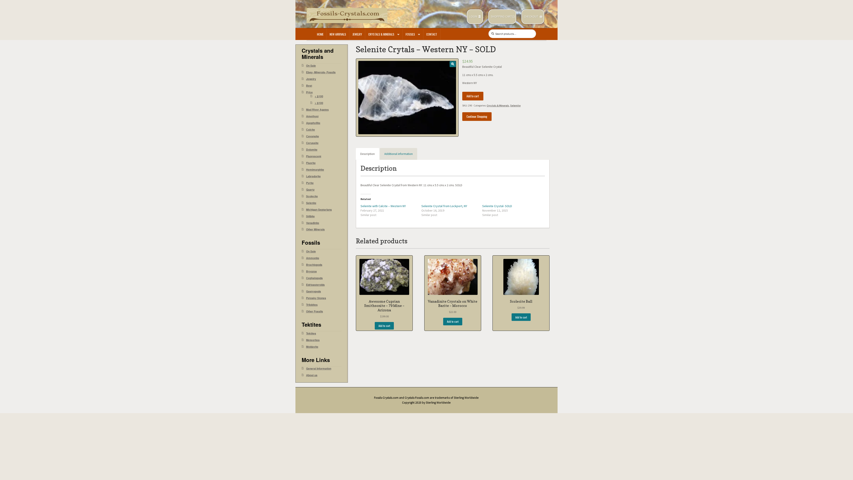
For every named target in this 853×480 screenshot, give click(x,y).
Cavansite (312, 136)
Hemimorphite (315, 170)
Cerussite (312, 143)
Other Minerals (315, 229)
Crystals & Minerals (381, 34)
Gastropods (313, 291)
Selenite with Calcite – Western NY (383, 206)
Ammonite (312, 258)
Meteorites (313, 340)
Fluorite (311, 163)
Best (309, 86)
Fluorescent (313, 156)
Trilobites (312, 305)
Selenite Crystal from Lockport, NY (444, 206)
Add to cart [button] (384, 326)
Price (309, 92)
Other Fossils (314, 311)
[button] (453, 64)
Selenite (515, 105)
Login (473, 16)
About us (311, 375)
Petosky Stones (316, 298)
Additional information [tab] (398, 154)
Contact (431, 34)
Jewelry (357, 34)
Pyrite (310, 183)
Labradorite (313, 176)
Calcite (310, 130)
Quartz (310, 190)
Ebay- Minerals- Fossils (321, 72)
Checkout (531, 16)
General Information (318, 368)
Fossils (410, 34)
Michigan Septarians (319, 210)
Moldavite (312, 347)
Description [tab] (367, 154)
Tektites (311, 333)
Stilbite (310, 216)
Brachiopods (314, 265)
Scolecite (312, 196)
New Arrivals (338, 34)
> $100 (319, 103)
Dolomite (311, 150)
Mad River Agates (317, 110)
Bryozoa (311, 271)
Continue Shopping (476, 116)
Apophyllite (313, 123)
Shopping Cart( (502, 16)
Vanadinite (312, 223)
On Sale (311, 66)
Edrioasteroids (315, 285)
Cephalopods (314, 278)
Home (320, 34)
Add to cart (472, 96)
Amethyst (312, 116)
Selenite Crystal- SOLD (497, 206)
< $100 (319, 96)
